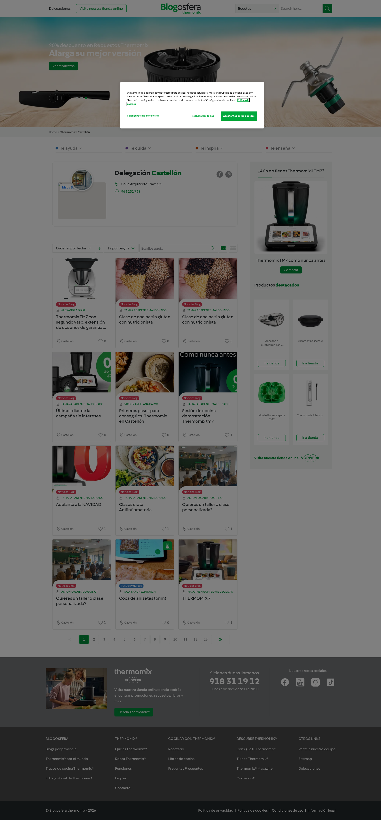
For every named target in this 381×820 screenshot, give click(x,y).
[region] (192, 105)
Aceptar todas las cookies (239, 115)
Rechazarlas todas (203, 115)
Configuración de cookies (143, 115)
